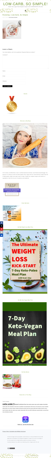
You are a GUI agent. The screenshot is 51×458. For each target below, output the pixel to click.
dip (11, 410)
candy (13, 410)
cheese (13, 408)
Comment (5, 54)
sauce (43, 406)
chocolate (45, 404)
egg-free (28, 408)
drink (32, 406)
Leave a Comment (14, 17)
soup (16, 410)
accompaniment (27, 406)
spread (24, 408)
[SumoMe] (1, 235)
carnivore (21, 404)
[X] (1, 225)
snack (15, 406)
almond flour (5, 408)
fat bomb (21, 408)
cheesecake (23, 410)
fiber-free (26, 404)
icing (4, 411)
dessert (17, 404)
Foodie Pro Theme (35, 455)
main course (31, 404)
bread (31, 408)
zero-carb (37, 404)
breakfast (21, 406)
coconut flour (46, 410)
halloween (34, 410)
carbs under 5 (9, 404)
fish (26, 410)
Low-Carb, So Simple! (25, 3)
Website (5, 81)
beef (37, 408)
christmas (7, 411)
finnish (42, 408)
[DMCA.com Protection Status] (11, 448)
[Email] (1, 232)
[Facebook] (1, 222)
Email (4, 76)
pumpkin (46, 406)
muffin (30, 410)
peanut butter (40, 410)
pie (28, 410)
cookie (18, 410)
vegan (4, 406)
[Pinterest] (1, 229)
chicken (17, 408)
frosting (6, 410)
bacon (34, 406)
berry (18, 406)
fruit (37, 406)
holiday (39, 408)
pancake (11, 411)
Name (4, 71)
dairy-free (7, 406)
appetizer (12, 406)
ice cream (10, 408)
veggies (41, 404)
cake (10, 410)
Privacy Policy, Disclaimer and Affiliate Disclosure (14, 431)
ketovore (40, 406)
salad (34, 408)
